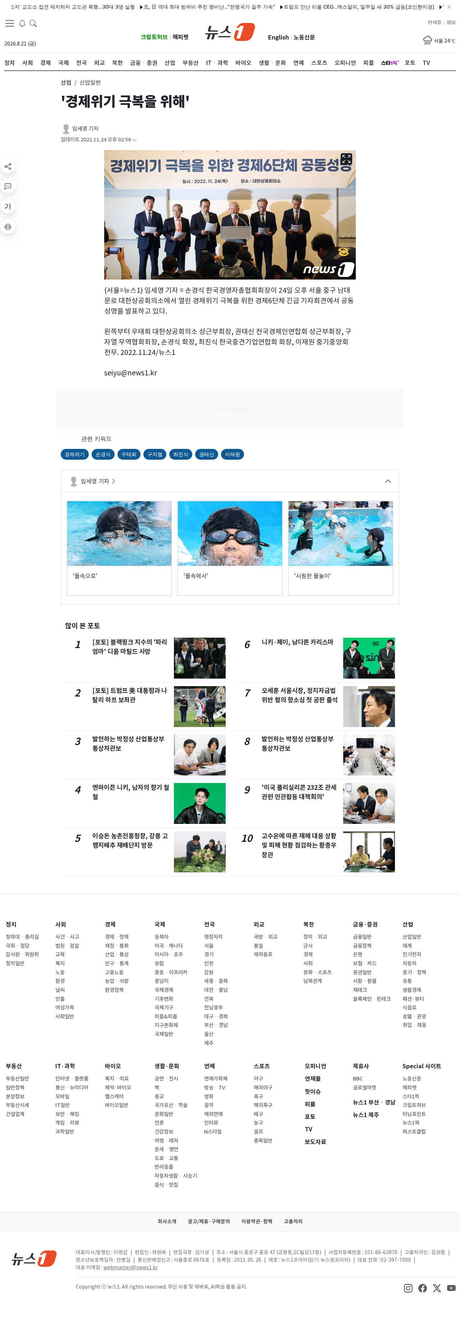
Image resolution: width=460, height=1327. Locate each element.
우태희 (129, 454)
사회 (60, 924)
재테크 (360, 990)
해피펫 (180, 37)
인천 (208, 963)
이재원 (232, 454)
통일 (258, 946)
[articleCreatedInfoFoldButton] (134, 139)
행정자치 (213, 937)
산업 (407, 924)
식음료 (409, 1007)
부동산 (14, 1066)
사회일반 (64, 1016)
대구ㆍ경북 (216, 1016)
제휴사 (361, 1066)
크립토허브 (154, 37)
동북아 (162, 937)
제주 (208, 1043)
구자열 (154, 454)
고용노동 (114, 972)
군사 (308, 946)
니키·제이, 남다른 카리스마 (298, 642)
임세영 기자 (85, 128)
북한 (308, 924)
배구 (258, 1114)
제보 (451, 22)
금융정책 (362, 946)
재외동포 (263, 954)
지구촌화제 (166, 1025)
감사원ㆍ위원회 (22, 954)
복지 (60, 963)
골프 (258, 1132)
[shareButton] (8, 166)
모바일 (62, 1096)
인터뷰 (211, 1123)
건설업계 (15, 1114)
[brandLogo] (230, 31)
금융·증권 (365, 924)
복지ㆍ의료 (117, 1078)
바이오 (113, 1066)
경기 (208, 954)
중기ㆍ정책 (414, 972)
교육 (60, 954)
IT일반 (62, 1105)
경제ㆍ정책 (117, 937)
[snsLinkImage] (408, 1287)
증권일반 (362, 972)
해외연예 (213, 1114)
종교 (159, 1096)
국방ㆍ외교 (265, 937)
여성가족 (64, 1007)
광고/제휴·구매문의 (209, 1221)
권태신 (206, 454)
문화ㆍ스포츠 (317, 972)
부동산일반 (17, 1078)
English (278, 37)
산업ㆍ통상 (117, 954)
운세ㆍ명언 (166, 1149)
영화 (208, 1096)
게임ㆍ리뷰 (67, 1123)
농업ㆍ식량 (117, 981)
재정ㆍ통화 (117, 946)
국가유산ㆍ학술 (171, 1105)
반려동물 (164, 1167)
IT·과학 (65, 1066)
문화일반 (164, 1114)
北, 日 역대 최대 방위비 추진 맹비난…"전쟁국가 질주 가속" (186, 7)
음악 (208, 1105)
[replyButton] (8, 186)
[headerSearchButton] (33, 23)
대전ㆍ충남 (216, 990)
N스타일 (213, 1132)
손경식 (103, 454)
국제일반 (164, 1034)
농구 (258, 1123)
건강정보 (164, 1132)
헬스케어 (114, 1096)
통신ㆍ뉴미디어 (71, 1087)
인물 (60, 999)
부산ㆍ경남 (216, 1025)
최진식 (180, 454)
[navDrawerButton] (9, 23)
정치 (11, 924)
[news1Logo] (34, 1258)
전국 (209, 924)
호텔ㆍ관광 (414, 1016)
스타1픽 (410, 1096)
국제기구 (164, 1007)
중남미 (162, 981)
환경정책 (114, 990)
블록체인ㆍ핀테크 (372, 999)
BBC (358, 1078)
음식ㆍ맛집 (166, 1185)
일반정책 (15, 1087)
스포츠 (262, 1066)
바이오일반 (116, 1105)
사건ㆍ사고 (67, 937)
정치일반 (15, 963)
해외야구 (263, 1087)
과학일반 (64, 1132)
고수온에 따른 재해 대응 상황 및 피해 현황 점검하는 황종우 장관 (299, 845)
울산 (208, 1034)
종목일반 (263, 1141)
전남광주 (213, 1007)
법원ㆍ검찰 (67, 946)
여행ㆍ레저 (166, 1141)
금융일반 (362, 937)
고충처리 (293, 1221)
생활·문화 (167, 1066)
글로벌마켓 (364, 1087)
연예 (209, 1066)
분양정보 (15, 1096)
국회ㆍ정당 (17, 946)
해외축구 (263, 1105)
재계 (407, 946)
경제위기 (75, 454)
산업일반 (411, 937)
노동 (60, 972)
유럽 (159, 963)
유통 (407, 981)
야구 (258, 1078)
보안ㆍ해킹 (67, 1114)
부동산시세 (17, 1105)
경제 (110, 924)
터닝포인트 (414, 1114)
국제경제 (164, 990)
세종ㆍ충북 (216, 981)
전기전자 (411, 954)
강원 (208, 972)
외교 (259, 924)
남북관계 (312, 981)
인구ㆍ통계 (117, 963)
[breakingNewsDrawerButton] (22, 23)
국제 (160, 924)
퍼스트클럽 (414, 1132)
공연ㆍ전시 (166, 1078)
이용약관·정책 (257, 1221)
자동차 (409, 963)
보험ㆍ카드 (365, 963)
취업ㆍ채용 (414, 1025)
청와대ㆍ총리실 (22, 937)
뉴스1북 (410, 1123)
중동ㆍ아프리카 (171, 972)
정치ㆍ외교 (315, 937)
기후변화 (164, 999)
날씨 (60, 990)
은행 (357, 954)
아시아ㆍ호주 (169, 954)
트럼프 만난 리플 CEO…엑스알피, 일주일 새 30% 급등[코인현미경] (336, 7)
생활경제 (411, 990)
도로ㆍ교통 (166, 1158)
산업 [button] (66, 82)
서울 (208, 946)
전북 (208, 999)
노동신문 (304, 37)
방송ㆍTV (214, 1087)
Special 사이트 (421, 1066)
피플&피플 (166, 1016)
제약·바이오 (118, 1087)
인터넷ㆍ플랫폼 (71, 1078)
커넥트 (435, 22)
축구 (258, 1096)
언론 (159, 1123)
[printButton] (8, 226)
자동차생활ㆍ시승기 (176, 1176)
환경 (60, 981)
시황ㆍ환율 (365, 981)
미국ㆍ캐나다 (169, 946)
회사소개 (167, 1221)
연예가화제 (215, 1078)
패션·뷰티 (413, 999)
